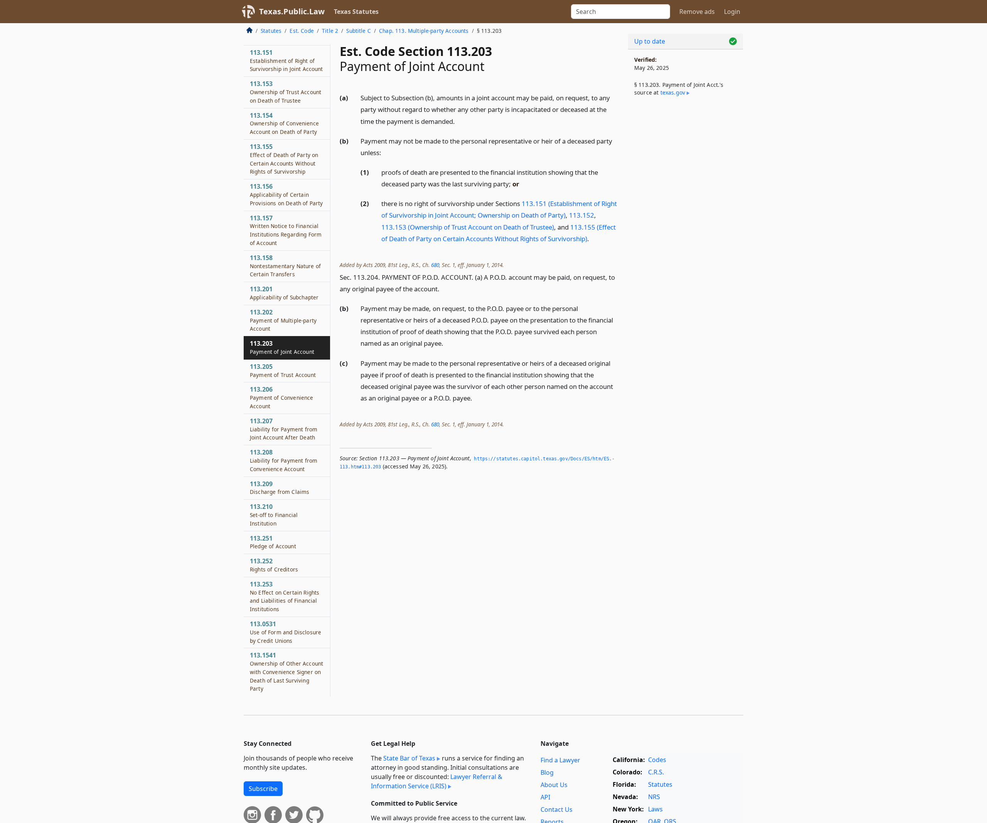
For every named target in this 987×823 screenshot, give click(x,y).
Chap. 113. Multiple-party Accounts (423, 30)
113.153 (285, 91)
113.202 (283, 320)
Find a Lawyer (560, 760)
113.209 (279, 488)
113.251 (273, 542)
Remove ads (697, 11)
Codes (657, 759)
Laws (655, 809)
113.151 (286, 60)
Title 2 (330, 30)
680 (435, 265)
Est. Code (301, 30)
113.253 (284, 596)
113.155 (284, 158)
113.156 (286, 194)
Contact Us (557, 809)
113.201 (284, 293)
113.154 (284, 123)
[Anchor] (459, 121)
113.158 (285, 265)
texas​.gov (672, 92)
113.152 (581, 215)
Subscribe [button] (263, 788)
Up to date (649, 41)
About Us (554, 785)
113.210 (274, 514)
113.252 (274, 565)
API (545, 797)
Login (732, 11)
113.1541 (286, 671)
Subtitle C (358, 30)
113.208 (283, 460)
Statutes (271, 30)
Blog (547, 772)
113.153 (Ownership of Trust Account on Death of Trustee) (467, 227)
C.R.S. (656, 772)
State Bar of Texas (409, 758)
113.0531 (285, 632)
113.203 (282, 347)
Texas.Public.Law (292, 11)
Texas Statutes (356, 11)
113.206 (281, 397)
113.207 (283, 429)
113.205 (283, 370)
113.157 (286, 230)
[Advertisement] (685, 230)
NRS (654, 797)
